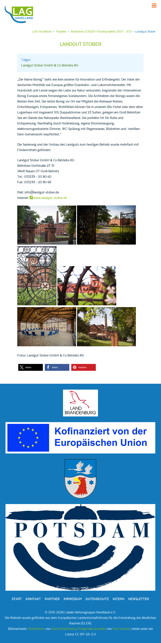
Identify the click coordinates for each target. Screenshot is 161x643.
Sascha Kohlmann (63, 629)
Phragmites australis (92, 629)
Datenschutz (97, 599)
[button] (30, 367)
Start (17, 599)
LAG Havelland (41, 31)
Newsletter (138, 599)
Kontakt (33, 599)
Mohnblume (36, 629)
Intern (118, 599)
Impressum (73, 599)
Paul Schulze (121, 629)
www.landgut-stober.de (50, 198)
